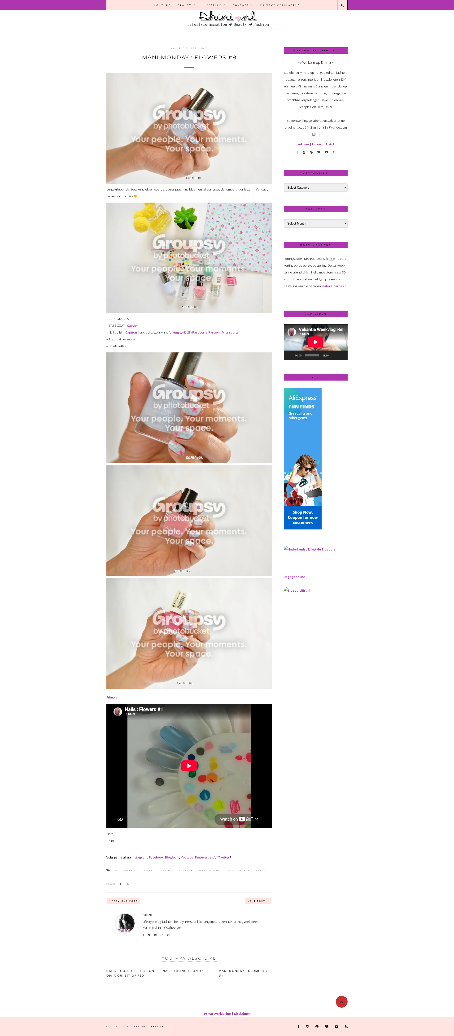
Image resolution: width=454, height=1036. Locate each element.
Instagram (139, 857)
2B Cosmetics (126, 870)
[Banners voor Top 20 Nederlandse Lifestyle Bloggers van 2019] (309, 549)
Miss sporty (230, 332)
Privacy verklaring (280, 5)
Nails (175, 48)
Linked (317, 144)
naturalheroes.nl (334, 286)
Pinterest (202, 857)
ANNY (148, 870)
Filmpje (112, 697)
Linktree (303, 144)
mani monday (210, 870)
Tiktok (330, 144)
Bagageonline (294, 577)
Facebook (156, 857)
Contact (241, 5)
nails (261, 870)
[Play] (290, 355)
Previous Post (125, 900)
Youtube (162, 5)
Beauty (185, 5)
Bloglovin (172, 857)
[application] (316, 342)
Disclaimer (242, 1013)
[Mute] (334, 355)
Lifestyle (212, 5)
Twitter (224, 857)
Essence (186, 870)
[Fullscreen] (341, 355)
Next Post (257, 900)
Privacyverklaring (217, 1013)
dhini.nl (156, 1026)
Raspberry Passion (206, 332)
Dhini (148, 915)
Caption (133, 325)
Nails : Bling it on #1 (183, 971)
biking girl (177, 332)
